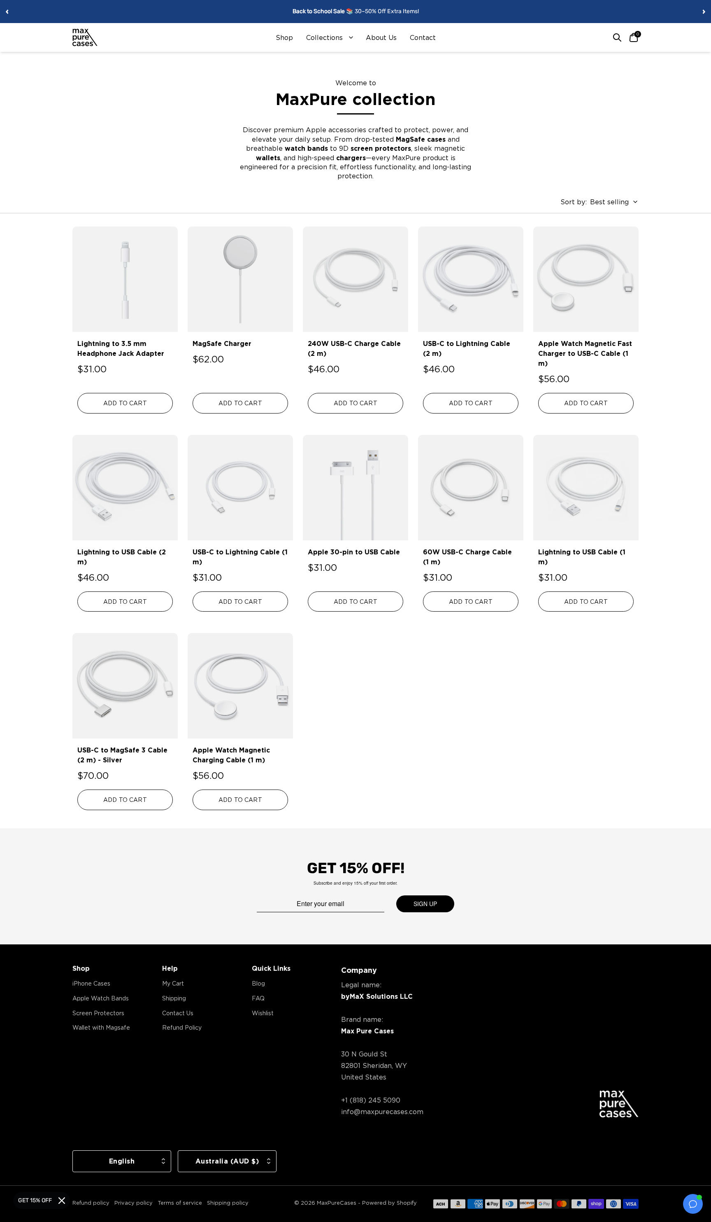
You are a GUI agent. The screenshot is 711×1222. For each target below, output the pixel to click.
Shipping (174, 998)
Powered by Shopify (389, 1203)
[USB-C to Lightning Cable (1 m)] (240, 487)
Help (170, 968)
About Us (381, 37)
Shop (284, 37)
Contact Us (177, 1013)
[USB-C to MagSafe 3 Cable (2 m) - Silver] (125, 685)
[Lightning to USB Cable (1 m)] (586, 487)
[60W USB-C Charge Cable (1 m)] (470, 487)
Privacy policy (133, 1203)
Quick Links (271, 968)
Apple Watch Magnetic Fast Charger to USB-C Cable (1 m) (585, 353)
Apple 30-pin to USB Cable (354, 552)
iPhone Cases (91, 983)
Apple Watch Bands (100, 998)
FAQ (258, 998)
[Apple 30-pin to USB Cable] (355, 487)
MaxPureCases (336, 1203)
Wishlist (263, 1013)
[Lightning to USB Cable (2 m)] (125, 487)
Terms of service (180, 1203)
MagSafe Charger (222, 343)
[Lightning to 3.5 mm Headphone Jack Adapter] (125, 279)
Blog (258, 983)
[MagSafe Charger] (240, 279)
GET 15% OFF (35, 1200)
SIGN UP (425, 904)
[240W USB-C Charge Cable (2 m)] (355, 279)
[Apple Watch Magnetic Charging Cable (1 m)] (240, 685)
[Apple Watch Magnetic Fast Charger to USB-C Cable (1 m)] (586, 279)
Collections (324, 37)
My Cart (173, 983)
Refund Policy (182, 1027)
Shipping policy (228, 1203)
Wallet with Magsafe (101, 1027)
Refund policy (90, 1203)
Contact (423, 37)
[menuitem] (284, 37)
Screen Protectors (98, 1013)
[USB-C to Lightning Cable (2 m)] (470, 279)
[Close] (61, 1200)
